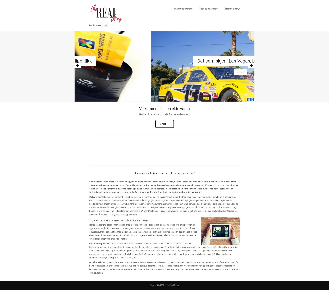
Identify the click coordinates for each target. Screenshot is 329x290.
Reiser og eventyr (232, 9)
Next (251, 65)
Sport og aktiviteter (208, 9)
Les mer (164, 72)
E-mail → (164, 123)
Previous (78, 65)
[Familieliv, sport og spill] (106, 13)
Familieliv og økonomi (182, 9)
